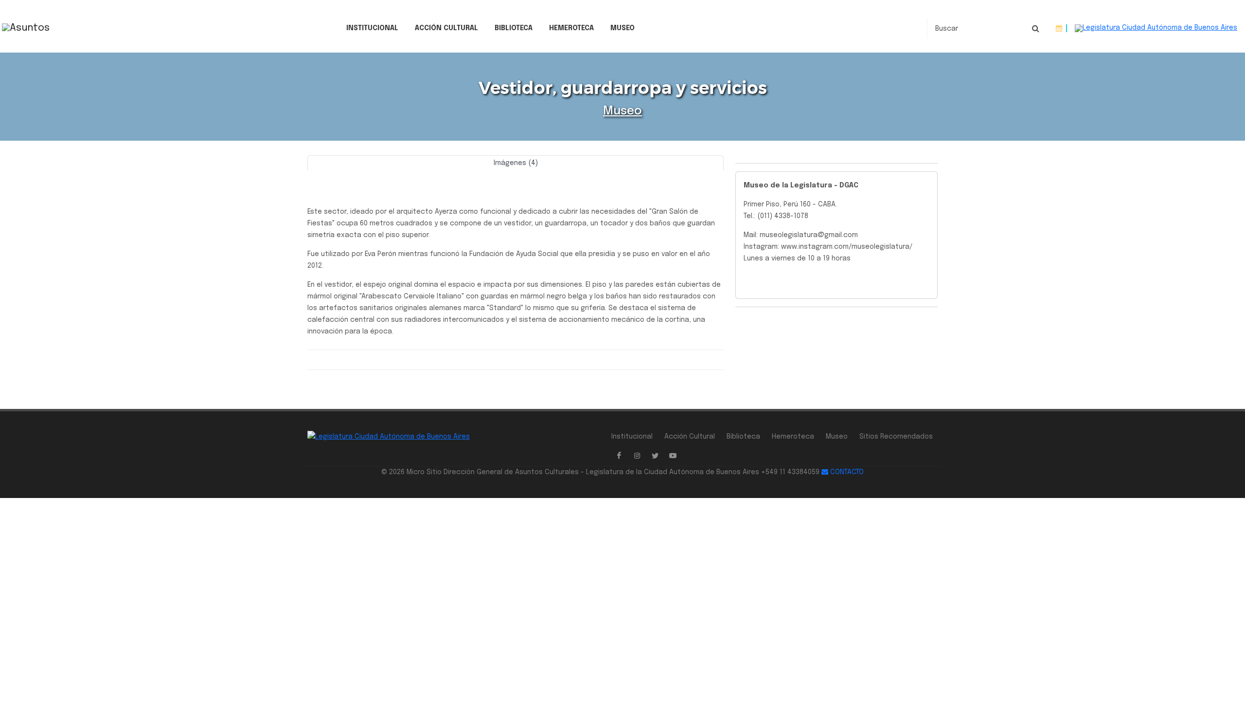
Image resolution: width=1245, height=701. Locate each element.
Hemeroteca (571, 28)
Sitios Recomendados (896, 436)
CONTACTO (846, 472)
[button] (338, 174)
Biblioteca (514, 28)
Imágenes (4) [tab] (516, 163)
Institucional (372, 28)
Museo (622, 28)
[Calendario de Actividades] (1059, 28)
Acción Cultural (446, 28)
